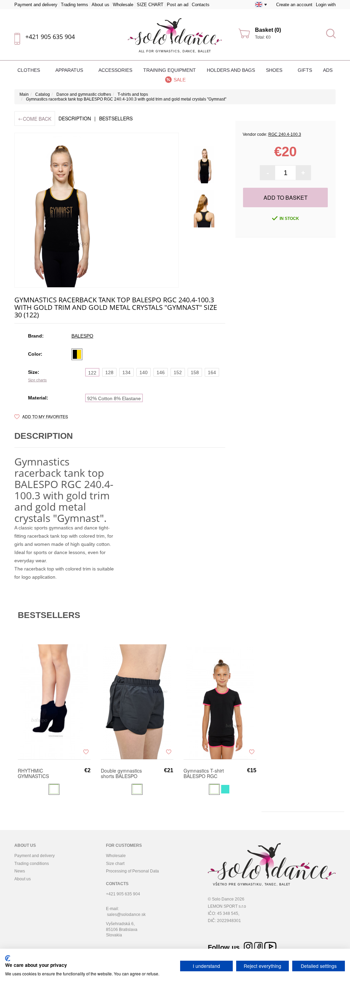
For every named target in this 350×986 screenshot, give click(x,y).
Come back (34, 118)
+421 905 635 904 (50, 36)
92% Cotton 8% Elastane (114, 398)
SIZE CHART (150, 4)
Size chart (115, 863)
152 (178, 372)
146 (161, 372)
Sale (180, 79)
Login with (326, 4)
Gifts (305, 70)
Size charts (37, 380)
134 (126, 372)
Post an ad (177, 4)
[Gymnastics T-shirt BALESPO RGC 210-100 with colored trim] (220, 701)
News (19, 871)
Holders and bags (231, 70)
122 (92, 373)
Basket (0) (268, 30)
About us (100, 4)
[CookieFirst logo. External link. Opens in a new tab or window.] (7, 958)
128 (109, 372)
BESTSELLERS (116, 118)
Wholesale (123, 4)
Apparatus (69, 70)
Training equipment (169, 70)
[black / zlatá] (76, 354)
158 (195, 372)
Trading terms (74, 4)
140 (143, 372)
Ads (328, 70)
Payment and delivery (35, 4)
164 (212, 372)
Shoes (275, 70)
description (74, 118)
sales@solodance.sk (126, 914)
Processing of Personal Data (132, 871)
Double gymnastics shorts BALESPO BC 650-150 (121, 773)
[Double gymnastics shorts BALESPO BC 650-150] (137, 701)
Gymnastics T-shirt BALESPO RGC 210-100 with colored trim (204, 773)
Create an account (294, 4)
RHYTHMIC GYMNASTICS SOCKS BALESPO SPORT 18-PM (37, 773)
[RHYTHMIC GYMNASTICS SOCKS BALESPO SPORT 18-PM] (54, 701)
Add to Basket (286, 197)
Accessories (115, 70)
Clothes (29, 70)
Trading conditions (31, 863)
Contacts (201, 4)
